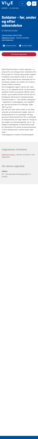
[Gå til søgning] (29, 3)
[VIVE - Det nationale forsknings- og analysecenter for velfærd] (7, 3)
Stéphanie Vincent (8, 38)
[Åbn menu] (34, 3)
